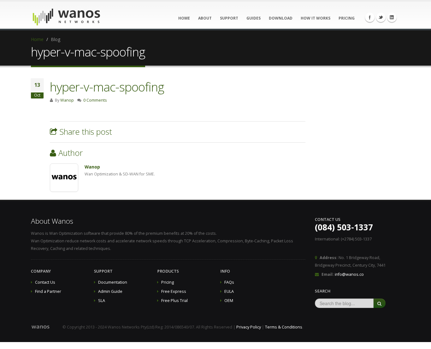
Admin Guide (110, 291)
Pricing (347, 18)
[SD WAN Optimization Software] (66, 15)
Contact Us (45, 282)
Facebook (370, 17)
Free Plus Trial (174, 300)
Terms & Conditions (283, 327)
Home (184, 18)
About (205, 18)
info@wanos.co (349, 274)
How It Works (315, 18)
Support (229, 18)
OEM (228, 300)
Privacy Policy (248, 327)
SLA (101, 300)
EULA (229, 291)
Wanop (67, 100)
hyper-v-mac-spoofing (107, 86)
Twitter (381, 17)
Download (280, 18)
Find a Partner (48, 291)
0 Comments (95, 100)
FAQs (229, 282)
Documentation (112, 282)
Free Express (173, 291)
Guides (253, 18)
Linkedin (392, 17)
